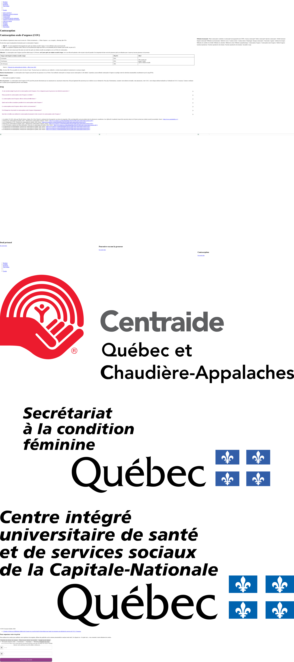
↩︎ (177, 119)
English (5, 10)
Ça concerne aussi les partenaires (11, 18)
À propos (5, 3)
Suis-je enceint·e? (7, 12)
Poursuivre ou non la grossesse (10, 14)
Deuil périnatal (6, 15)
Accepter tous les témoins (44, 640)
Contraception (6, 17)
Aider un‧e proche (7, 21)
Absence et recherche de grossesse (11, 19)
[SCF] (147, 509)
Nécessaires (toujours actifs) (9, 641)
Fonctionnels (20, 641)
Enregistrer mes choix (44, 641)
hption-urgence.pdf (67, 128)
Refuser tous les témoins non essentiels (28, 640)
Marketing (36, 641)
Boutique (5, 2)
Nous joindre (6, 6)
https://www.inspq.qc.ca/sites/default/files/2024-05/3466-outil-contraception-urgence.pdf (70, 120)
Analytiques (28, 641)
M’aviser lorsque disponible (26, 659)
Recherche (5, 4)
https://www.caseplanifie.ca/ (170, 119)
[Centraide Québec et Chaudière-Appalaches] (147, 382)
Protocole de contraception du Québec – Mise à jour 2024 (22, 67)
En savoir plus (3, 245)
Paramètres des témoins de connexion (9, 640)
